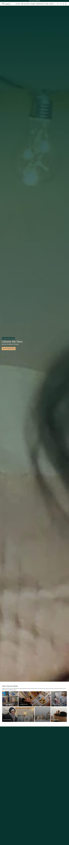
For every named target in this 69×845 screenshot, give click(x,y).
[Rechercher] (61, 4)
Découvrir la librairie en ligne (8, 348)
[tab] (1, 344)
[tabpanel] (34, 344)
